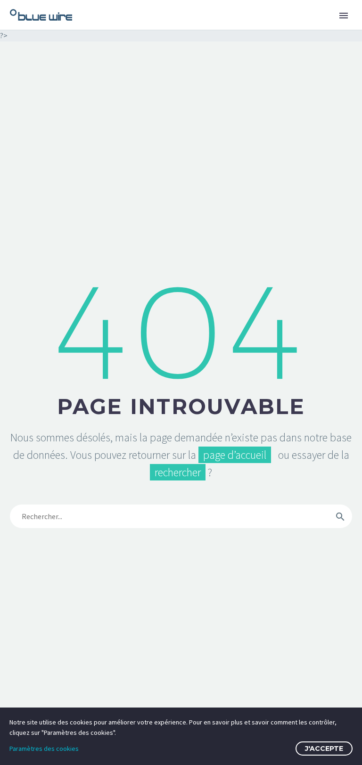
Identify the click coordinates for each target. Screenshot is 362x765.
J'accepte (324, 748)
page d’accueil (234, 455)
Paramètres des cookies (44, 748)
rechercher (178, 472)
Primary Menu (343, 15)
